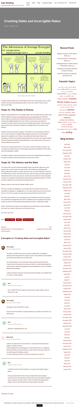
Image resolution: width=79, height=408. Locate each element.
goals (72, 96)
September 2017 (67, 271)
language (72, 99)
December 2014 (67, 343)
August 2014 (67, 352)
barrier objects (72, 87)
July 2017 (67, 277)
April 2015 (67, 337)
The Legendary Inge (62, 129)
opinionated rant (62, 110)
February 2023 (67, 182)
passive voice (61, 112)
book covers (65, 89)
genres (69, 96)
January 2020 (67, 231)
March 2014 (67, 363)
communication (61, 94)
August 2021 (67, 205)
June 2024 (67, 167)
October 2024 (67, 159)
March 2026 (67, 147)
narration (75, 105)
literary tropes (10, 219)
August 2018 (67, 262)
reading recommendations (67, 120)
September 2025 (67, 153)
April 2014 (67, 360)
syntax (70, 124)
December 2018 (67, 251)
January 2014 (67, 369)
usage (75, 129)
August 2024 (67, 161)
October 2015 (67, 323)
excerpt (64, 96)
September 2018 (67, 260)
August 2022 (67, 190)
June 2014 (67, 355)
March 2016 (67, 309)
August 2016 (67, 294)
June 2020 (67, 222)
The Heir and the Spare (67, 126)
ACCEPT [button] (39, 405)
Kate (7, 26)
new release (62, 107)
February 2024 (67, 179)
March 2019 (67, 242)
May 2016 (67, 303)
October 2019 (67, 234)
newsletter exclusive (69, 107)
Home (28, 2)
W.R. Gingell (10, 247)
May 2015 (67, 334)
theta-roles (70, 129)
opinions (19, 219)
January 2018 (67, 265)
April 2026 (67, 144)
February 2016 (67, 311)
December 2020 (67, 216)
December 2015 (67, 317)
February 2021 (67, 213)
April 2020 (67, 225)
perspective (68, 112)
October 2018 (67, 257)
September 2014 (67, 349)
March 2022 (67, 199)
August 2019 (67, 236)
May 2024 (67, 170)
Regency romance (28, 219)
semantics (64, 124)
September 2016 (67, 291)
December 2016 (67, 285)
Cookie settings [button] (70, 403)
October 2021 (67, 202)
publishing (67, 117)
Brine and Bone (73, 89)
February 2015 (67, 340)
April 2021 (67, 210)
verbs (63, 132)
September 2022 (67, 187)
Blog (38, 2)
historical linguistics (63, 98)
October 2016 (67, 288)
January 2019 (67, 248)
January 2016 (67, 314)
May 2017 (67, 280)
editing (61, 96)
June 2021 (67, 208)
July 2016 (67, 297)
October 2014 (67, 346)
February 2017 (67, 283)
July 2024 (67, 164)
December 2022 (67, 185)
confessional (69, 93)
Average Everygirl (47, 2)
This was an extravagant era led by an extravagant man (26, 117)
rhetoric (74, 122)
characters (70, 91)
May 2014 (67, 358)
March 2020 (67, 228)
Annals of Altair (61, 87)
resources (70, 122)
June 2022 (67, 193)
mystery (65, 105)
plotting (73, 112)
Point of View (72, 2)
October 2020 (67, 219)
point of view (63, 115)
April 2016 (67, 306)
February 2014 (67, 366)
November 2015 (67, 320)
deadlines (74, 93)
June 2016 (67, 300)
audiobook (66, 87)
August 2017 (67, 274)
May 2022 (67, 196)
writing (69, 132)
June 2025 (67, 156)
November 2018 (67, 254)
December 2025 (67, 150)
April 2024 (67, 173)
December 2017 (67, 268)
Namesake (69, 105)
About (28, 5)
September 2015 (67, 326)
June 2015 (67, 332)
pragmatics (72, 115)
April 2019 (67, 239)
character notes (64, 91)
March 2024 (67, 176)
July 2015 (67, 329)
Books (33, 2)
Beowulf (59, 89)
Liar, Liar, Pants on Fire (60, 2)
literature (74, 102)
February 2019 (67, 245)
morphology (59, 105)
